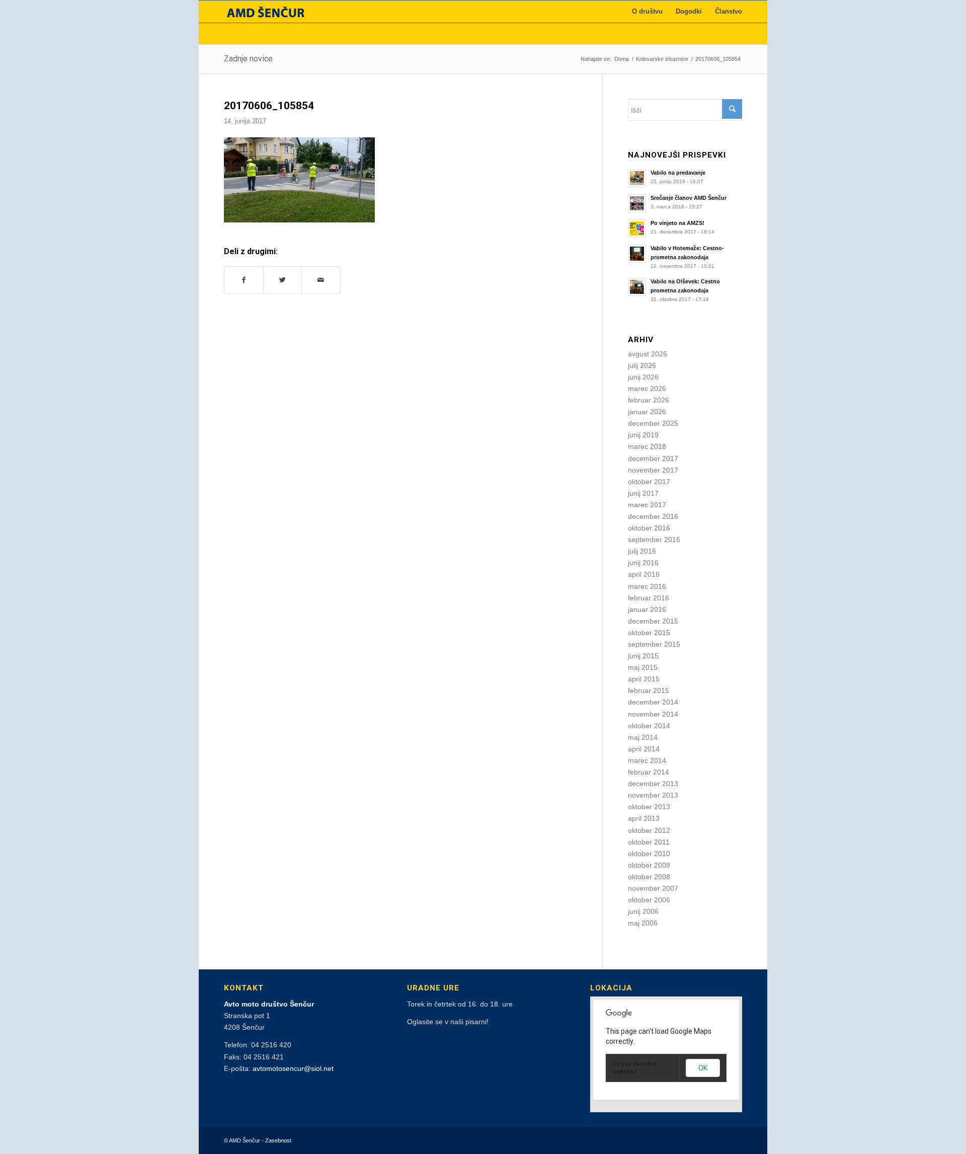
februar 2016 (648, 598)
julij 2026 (642, 365)
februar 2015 (648, 690)
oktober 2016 (649, 528)
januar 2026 (647, 412)
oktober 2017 (649, 482)
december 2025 (653, 423)
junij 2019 (643, 435)
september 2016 (654, 539)
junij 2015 (643, 656)
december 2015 (653, 621)
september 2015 (654, 644)
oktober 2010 (649, 854)
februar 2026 (648, 400)
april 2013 (644, 818)
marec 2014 (647, 760)
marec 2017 (647, 505)
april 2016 (644, 574)
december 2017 (653, 458)
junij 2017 (643, 493)
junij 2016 (643, 563)
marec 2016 (647, 586)
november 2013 (653, 795)
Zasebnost (278, 1140)
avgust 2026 (647, 354)
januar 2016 (647, 609)
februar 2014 (648, 772)
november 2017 (653, 470)
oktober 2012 (649, 830)
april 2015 (644, 679)
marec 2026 (647, 388)
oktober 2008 (649, 877)
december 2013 (653, 784)
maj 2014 (643, 737)
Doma (621, 59)
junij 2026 (643, 377)
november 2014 (653, 714)
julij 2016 (642, 551)
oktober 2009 (649, 865)
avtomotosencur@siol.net (293, 1068)
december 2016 (653, 516)
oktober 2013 (649, 807)
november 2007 (653, 888)
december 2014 (653, 702)
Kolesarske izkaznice (662, 59)
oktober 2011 (649, 842)
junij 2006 (643, 911)
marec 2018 (647, 446)
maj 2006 (643, 923)
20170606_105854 (269, 106)
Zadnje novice (248, 58)
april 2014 (644, 749)
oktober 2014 (649, 726)
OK (702, 1068)
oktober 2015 (649, 633)
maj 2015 (643, 667)
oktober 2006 (649, 900)
